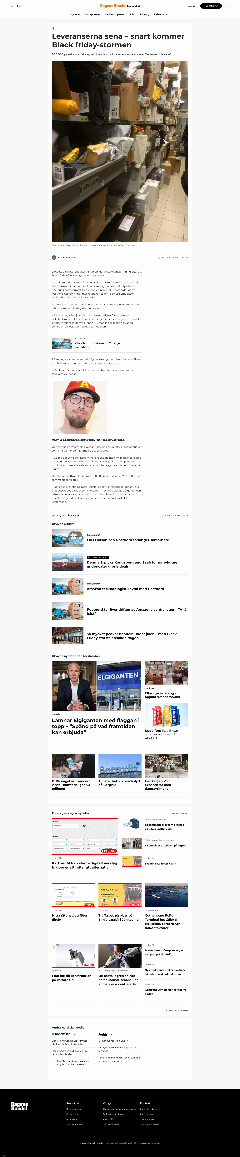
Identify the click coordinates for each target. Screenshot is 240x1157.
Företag (144, 14)
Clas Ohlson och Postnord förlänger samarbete (98, 345)
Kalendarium (161, 14)
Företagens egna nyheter (70, 813)
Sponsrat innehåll (111, 1124)
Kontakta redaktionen (150, 1109)
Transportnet (92, 14)
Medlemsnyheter (115, 14)
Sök (19, 6)
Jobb (132, 14)
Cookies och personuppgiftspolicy (119, 1109)
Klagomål (108, 1119)
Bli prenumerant (74, 1109)
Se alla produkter (74, 1124)
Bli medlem (72, 1114)
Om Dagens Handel (149, 1124)
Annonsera (71, 1119)
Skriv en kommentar (176, 515)
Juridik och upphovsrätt (114, 1114)
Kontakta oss (146, 1114)
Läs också (80, 338)
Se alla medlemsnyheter (176, 1010)
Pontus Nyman (68, 257)
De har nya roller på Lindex (113, 1040)
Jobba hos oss (147, 1119)
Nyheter (75, 14)
